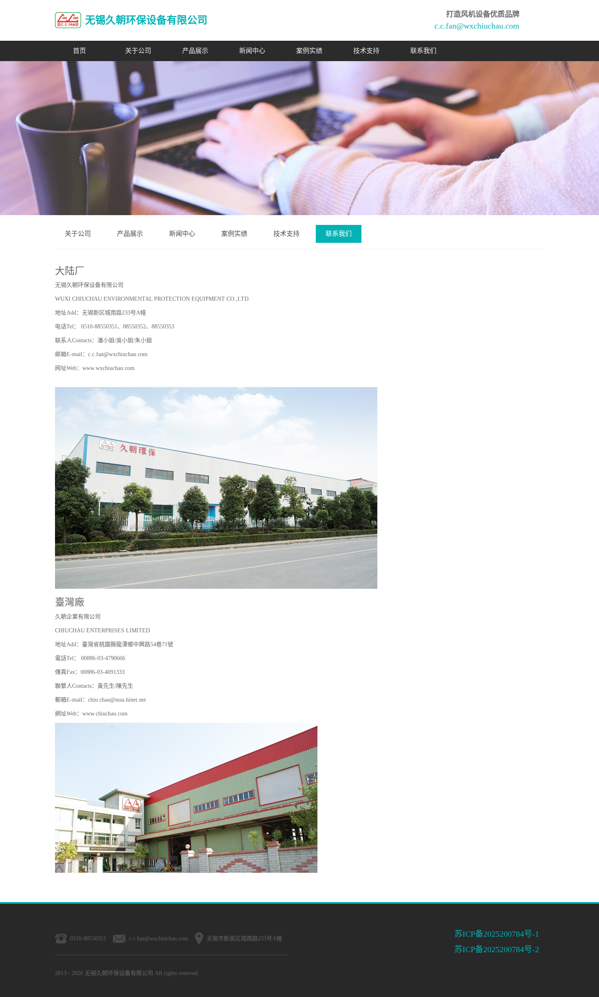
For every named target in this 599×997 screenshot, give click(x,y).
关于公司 (138, 50)
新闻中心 (252, 50)
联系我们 (423, 50)
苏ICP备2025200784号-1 (496, 933)
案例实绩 (309, 50)
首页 (79, 50)
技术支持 (366, 50)
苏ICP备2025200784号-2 (496, 949)
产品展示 (195, 50)
